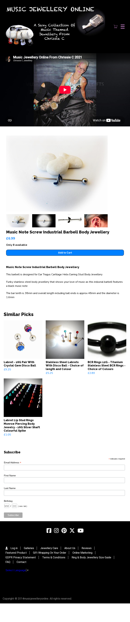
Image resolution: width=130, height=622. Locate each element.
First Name (10, 475)
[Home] (54, 26)
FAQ (7, 562)
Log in (14, 548)
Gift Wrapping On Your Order (49, 552)
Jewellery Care (49, 548)
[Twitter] (72, 531)
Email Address (12, 462)
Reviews (87, 548)
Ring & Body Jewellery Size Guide (91, 557)
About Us (69, 548)
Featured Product (16, 552)
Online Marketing (82, 552)
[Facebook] (49, 531)
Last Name (10, 488)
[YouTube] (81, 531)
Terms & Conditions (53, 557)
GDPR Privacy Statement (20, 557)
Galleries (29, 548)
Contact (21, 562)
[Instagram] (56, 531)
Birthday (8, 501)
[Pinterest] (64, 531)
